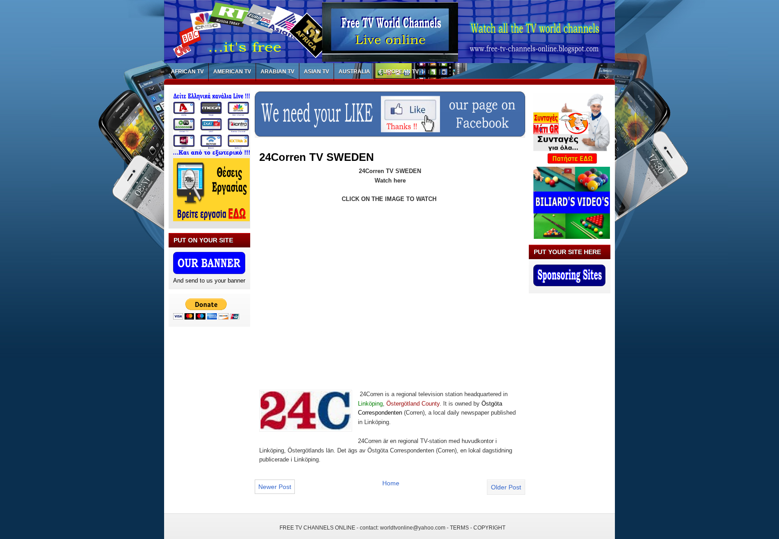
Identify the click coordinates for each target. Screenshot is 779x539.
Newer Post (274, 486)
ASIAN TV (316, 72)
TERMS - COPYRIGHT (477, 528)
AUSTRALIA (354, 72)
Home (390, 483)
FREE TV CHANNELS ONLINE (317, 528)
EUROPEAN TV (399, 72)
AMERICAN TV (232, 72)
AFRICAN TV (187, 72)
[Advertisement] (335, 286)
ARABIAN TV (277, 72)
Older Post (506, 487)
